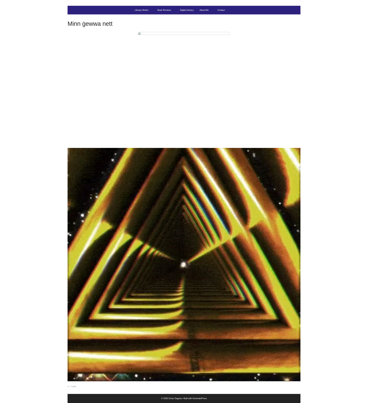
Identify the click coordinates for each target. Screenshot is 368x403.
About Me (204, 10)
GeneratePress (199, 398)
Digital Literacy (187, 10)
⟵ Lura (72, 386)
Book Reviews (164, 10)
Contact (221, 10)
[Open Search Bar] (232, 10)
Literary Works (141, 10)
